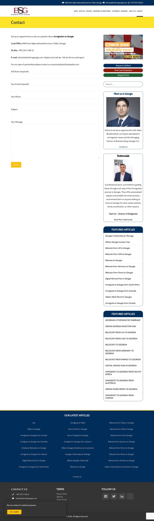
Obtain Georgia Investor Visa (117, 242)
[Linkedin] (122, 496)
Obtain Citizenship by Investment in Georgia (121, 467)
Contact (140, 11)
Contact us (123, 147)
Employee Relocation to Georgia (33, 448)
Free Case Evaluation (123, 70)
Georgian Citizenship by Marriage (119, 236)
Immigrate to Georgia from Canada (120, 303)
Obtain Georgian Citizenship (77, 460)
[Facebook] (105, 496)
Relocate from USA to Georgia (118, 254)
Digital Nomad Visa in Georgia (118, 278)
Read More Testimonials (123, 219)
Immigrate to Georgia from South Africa (122, 284)
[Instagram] (130, 496)
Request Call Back (123, 65)
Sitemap (59, 497)
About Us (132, 11)
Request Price (123, 75)
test (33, 423)
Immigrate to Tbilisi (77, 423)
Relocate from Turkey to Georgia (121, 423)
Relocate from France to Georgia (119, 272)
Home (76, 11)
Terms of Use (61, 500)
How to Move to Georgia (77, 429)
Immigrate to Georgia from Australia (120, 291)
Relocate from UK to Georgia (117, 248)
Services (89, 11)
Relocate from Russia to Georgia (121, 454)
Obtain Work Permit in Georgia (118, 297)
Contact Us (77, 477)
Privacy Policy (61, 494)
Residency (124, 11)
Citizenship (116, 11)
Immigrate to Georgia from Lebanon (77, 442)
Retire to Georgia (33, 429)
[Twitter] (113, 496)
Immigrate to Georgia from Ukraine (33, 454)
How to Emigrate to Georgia (77, 435)
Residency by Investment (102, 11)
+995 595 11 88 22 (136, 3)
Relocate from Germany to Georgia (120, 266)
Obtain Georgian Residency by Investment (77, 448)
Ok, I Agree (14, 512)
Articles (82, 11)
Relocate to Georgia (113, 260)
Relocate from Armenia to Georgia (121, 460)
